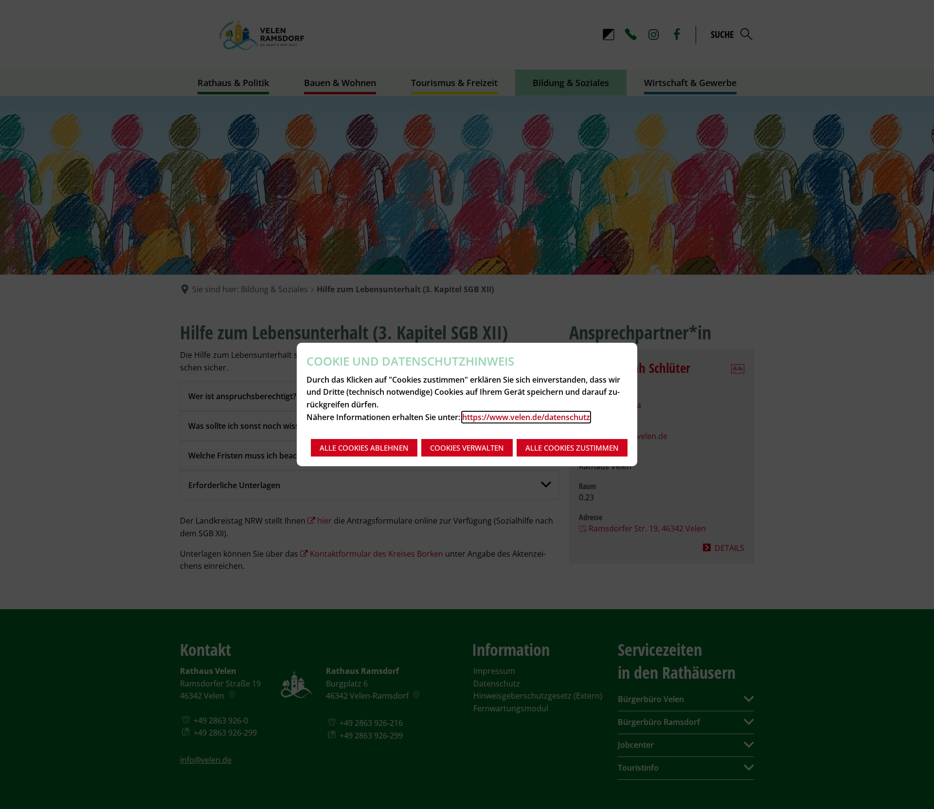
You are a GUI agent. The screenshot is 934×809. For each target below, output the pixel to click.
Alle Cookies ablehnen (364, 448)
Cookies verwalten (467, 448)
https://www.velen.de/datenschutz (526, 417)
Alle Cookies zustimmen (572, 448)
